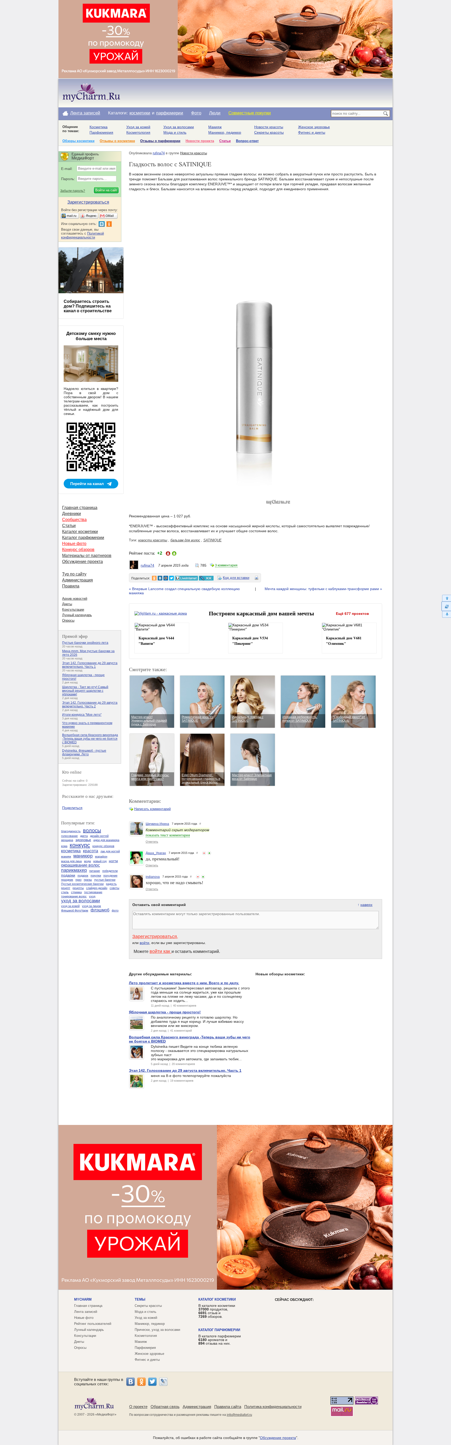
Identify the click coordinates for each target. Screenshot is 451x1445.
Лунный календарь (77, 615)
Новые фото (74, 543)
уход (92, 896)
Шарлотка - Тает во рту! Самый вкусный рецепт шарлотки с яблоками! (85, 690)
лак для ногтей (110, 851)
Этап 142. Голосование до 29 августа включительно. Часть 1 (89, 665)
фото (115, 910)
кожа (64, 846)
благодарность (71, 831)
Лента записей (85, 113)
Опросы (68, 620)
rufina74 (159, 153)
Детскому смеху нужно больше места (91, 336)
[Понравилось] (209, 853)
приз (78, 879)
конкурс (80, 845)
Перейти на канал (87, 483)
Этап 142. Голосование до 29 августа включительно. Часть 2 (89, 704)
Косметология (138, 132)
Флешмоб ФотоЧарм (74, 910)
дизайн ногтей (99, 835)
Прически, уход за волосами (157, 1330)
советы (114, 888)
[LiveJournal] (163, 1381)
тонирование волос (74, 896)
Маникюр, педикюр (224, 132)
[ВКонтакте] (130, 1381)
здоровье (83, 840)
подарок (83, 875)
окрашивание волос (80, 865)
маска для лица (71, 861)
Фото (196, 113)
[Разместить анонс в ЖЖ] (206, 578)
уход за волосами (80, 900)
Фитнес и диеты (311, 132)
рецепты (78, 888)
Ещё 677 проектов (352, 613)
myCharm (83, 1299)
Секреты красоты (269, 132)
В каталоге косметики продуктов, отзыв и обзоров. (216, 1311)
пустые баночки (104, 879)
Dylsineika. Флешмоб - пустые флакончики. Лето (84, 752)
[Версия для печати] (256, 579)
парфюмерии (169, 113)
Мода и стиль (174, 132)
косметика (71, 851)
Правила (70, 586)
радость (111, 883)
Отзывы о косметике (117, 141)
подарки (68, 875)
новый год (99, 861)
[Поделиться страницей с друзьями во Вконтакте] (160, 578)
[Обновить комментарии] (446, 606)
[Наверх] (446, 598)
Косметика (99, 127)
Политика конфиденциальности (272, 1406)
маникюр (83, 856)
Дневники (71, 513)
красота (90, 851)
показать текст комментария (168, 835)
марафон (101, 856)
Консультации (73, 609)
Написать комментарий (152, 809)
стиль (65, 892)
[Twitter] (152, 1381)
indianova (153, 877)
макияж (66, 856)
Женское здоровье (314, 127)
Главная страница (79, 507)
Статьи (225, 141)
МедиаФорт (106, 1414)
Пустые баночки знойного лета (85, 643)
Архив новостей (74, 599)
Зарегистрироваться (154, 936)
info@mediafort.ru (239, 1415)
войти (144, 943)
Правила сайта (227, 1406)
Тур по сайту (74, 574)
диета (84, 835)
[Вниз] (446, 614)
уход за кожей (70, 906)
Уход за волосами (178, 127)
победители (110, 870)
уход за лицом (91, 906)
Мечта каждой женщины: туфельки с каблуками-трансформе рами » (323, 589)
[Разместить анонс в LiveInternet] (186, 578)
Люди (215, 113)
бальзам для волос (185, 540)
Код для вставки (236, 578)
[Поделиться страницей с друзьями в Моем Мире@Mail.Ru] (165, 578)
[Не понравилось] (204, 853)
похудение (110, 875)
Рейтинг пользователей (92, 1324)
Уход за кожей (138, 127)
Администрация (77, 580)
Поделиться (72, 808)
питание (94, 870)
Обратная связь (165, 1406)
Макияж (215, 127)
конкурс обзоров (103, 846)
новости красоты (152, 540)
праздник (67, 879)
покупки (96, 875)
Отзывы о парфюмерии (160, 141)
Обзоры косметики (78, 141)
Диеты (67, 604)
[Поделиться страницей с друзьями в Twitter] (171, 578)
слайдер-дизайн (96, 888)
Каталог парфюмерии (83, 537)
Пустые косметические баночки (82, 883)
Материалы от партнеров (86, 555)
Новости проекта (200, 141)
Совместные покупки (249, 113)
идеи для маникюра (106, 840)
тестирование (93, 892)
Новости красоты (268, 127)
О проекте (138, 1406)
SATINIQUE (212, 540)
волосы (92, 830)
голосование (69, 835)
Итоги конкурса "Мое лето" (82, 715)
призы (88, 879)
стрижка (76, 892)
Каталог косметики (80, 531)
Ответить (152, 841)
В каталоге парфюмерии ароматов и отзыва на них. (219, 1339)
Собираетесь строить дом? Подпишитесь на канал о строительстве (88, 306)
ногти (113, 861)
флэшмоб (100, 910)
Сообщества (74, 519)
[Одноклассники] (141, 1381)
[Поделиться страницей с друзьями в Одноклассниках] (154, 578)
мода (87, 861)
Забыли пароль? (72, 191)
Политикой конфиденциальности (82, 235)
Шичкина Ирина (157, 824)
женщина (67, 840)
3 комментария (226, 565)
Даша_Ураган (156, 853)
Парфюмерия (101, 132)
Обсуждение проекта (82, 561)
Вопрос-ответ (247, 141)
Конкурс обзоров (78, 549)
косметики (139, 113)
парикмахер (74, 870)
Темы (140, 1299)
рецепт (65, 888)
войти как (160, 951)
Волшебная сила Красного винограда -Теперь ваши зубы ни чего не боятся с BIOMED (90, 738)
